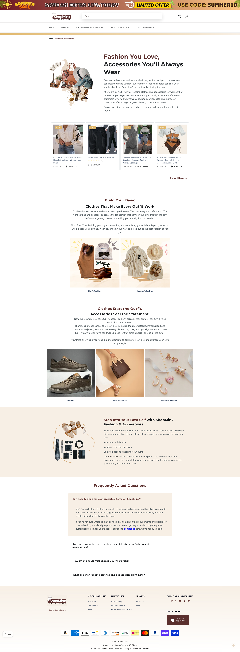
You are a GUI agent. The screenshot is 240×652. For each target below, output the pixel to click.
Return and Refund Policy (121, 609)
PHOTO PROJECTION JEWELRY (89, 27)
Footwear (70, 401)
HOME (51, 27)
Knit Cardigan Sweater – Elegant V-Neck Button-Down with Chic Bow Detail (67, 160)
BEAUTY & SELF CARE (120, 27)
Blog (138, 605)
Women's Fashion (145, 291)
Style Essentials (120, 401)
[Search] (159, 16)
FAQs (90, 609)
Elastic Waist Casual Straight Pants (102, 157)
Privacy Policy (116, 601)
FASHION (65, 27)
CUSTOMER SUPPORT (146, 27)
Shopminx (124, 641)
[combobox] (122, 16)
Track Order (93, 605)
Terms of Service (118, 605)
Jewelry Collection (169, 401)
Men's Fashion (94, 291)
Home (50, 39)
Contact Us (92, 601)
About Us (140, 601)
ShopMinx (113, 456)
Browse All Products (178, 178)
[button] (180, 16)
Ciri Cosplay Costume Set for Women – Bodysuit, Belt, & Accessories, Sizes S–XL (169, 160)
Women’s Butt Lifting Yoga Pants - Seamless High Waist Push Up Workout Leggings (137, 160)
